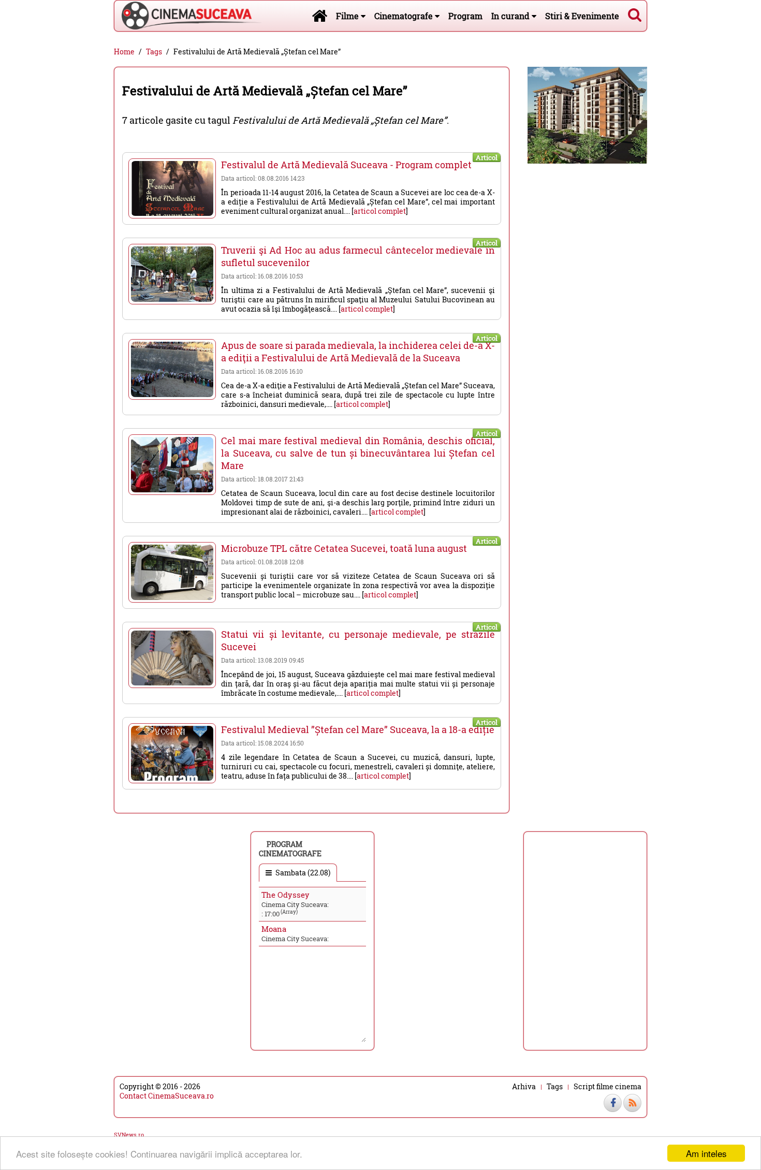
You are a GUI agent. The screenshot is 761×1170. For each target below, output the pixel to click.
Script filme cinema (607, 1086)
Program (465, 15)
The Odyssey (285, 894)
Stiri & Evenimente (582, 15)
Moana (273, 929)
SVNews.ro (129, 1134)
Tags (154, 51)
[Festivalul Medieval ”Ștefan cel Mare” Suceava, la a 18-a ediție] (172, 753)
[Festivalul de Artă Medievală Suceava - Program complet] (172, 188)
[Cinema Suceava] (187, 15)
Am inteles (706, 1153)
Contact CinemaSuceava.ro (167, 1096)
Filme (348, 15)
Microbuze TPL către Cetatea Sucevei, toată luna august (344, 548)
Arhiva (524, 1086)
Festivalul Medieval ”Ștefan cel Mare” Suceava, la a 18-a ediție (357, 729)
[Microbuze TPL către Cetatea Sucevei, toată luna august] (172, 572)
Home (124, 51)
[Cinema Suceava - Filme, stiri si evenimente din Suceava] (319, 15)
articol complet (380, 211)
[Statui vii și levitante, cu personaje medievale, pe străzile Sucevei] (172, 658)
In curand (511, 15)
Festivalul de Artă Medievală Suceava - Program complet (346, 164)
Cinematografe (404, 15)
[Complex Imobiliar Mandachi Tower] (587, 114)
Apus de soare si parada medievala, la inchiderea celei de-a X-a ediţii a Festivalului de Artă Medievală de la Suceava (357, 351)
